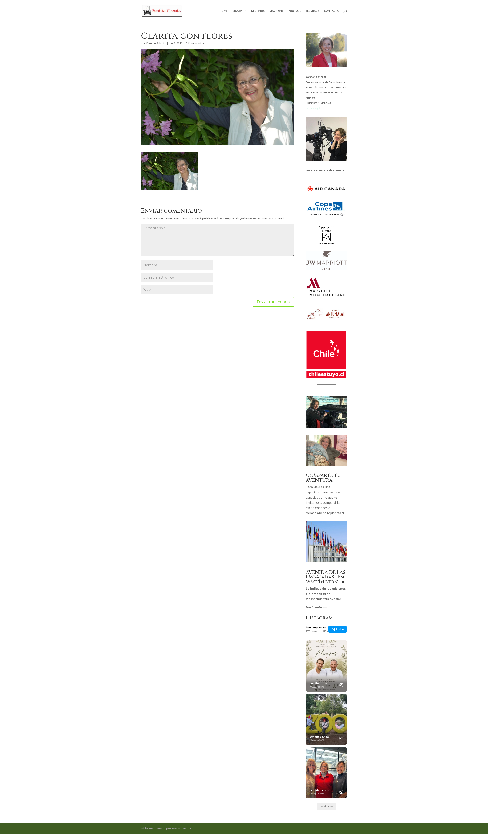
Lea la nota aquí (318, 607)
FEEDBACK (312, 11)
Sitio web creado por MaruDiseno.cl (166, 828)
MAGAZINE (276, 11)
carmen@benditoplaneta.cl (325, 513)
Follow (340, 629)
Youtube (338, 170)
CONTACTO (331, 11)
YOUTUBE (294, 11)
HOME (224, 11)
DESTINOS (258, 11)
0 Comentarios (195, 43)
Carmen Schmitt (156, 43)
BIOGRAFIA (239, 11)
